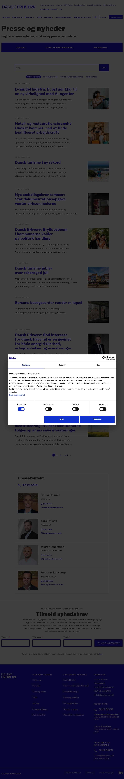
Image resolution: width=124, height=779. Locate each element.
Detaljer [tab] (62, 365)
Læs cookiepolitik (17, 395)
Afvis (61, 419)
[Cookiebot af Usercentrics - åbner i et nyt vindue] (104, 358)
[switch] (48, 409)
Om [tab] (98, 365)
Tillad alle (97, 419)
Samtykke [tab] (26, 365)
